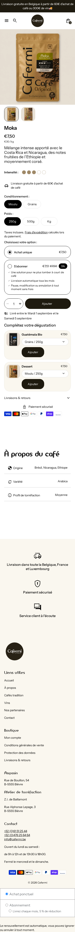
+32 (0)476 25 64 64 (17, 835)
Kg (49, 221)
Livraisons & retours (17, 760)
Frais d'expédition (36, 232)
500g (31, 221)
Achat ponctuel (21, 894)
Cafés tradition (13, 695)
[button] (11, 114)
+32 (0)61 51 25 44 (15, 831)
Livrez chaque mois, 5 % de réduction (36, 911)
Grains (32, 204)
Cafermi (42, 882)
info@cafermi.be (15, 839)
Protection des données (19, 753)
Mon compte (12, 738)
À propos (10, 688)
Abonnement (19, 905)
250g (12, 221)
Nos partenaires (14, 710)
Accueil (9, 680)
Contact (9, 718)
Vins (7, 703)
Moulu (13, 204)
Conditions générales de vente (24, 745)
